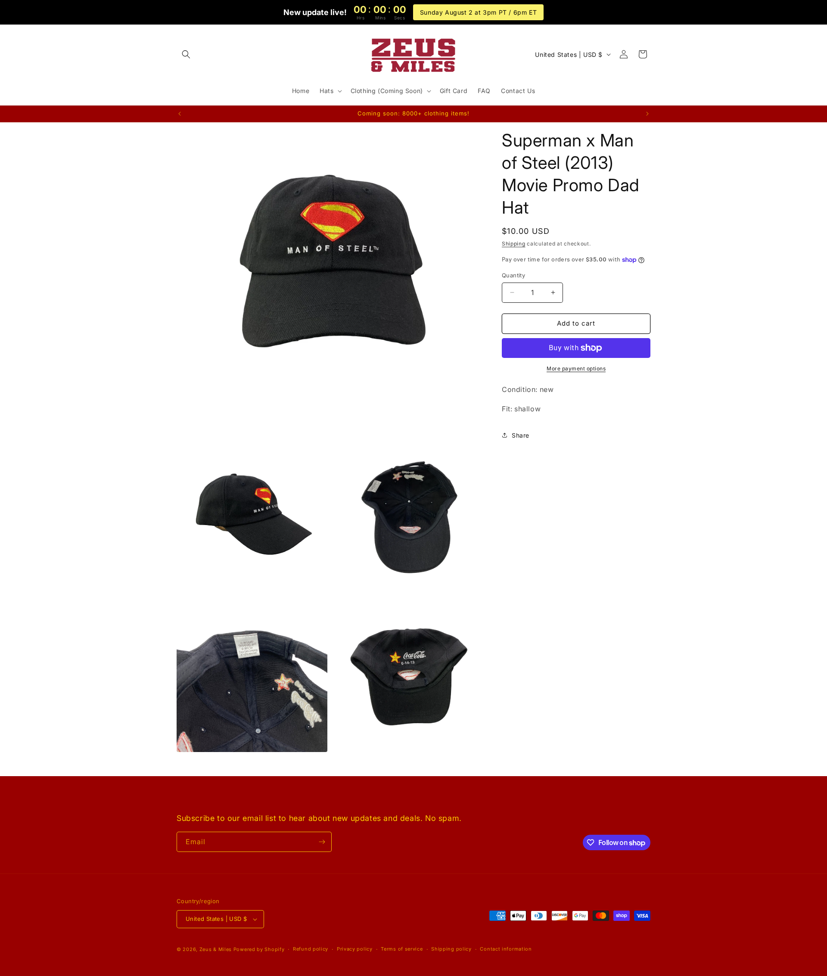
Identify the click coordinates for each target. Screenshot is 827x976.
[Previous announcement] (179, 114)
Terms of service (402, 949)
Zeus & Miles (215, 949)
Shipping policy (451, 949)
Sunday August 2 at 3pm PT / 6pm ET (478, 12)
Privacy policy (355, 949)
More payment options (576, 368)
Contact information (506, 949)
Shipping (513, 243)
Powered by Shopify (259, 949)
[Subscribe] (321, 842)
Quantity (513, 275)
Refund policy (310, 949)
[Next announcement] (647, 114)
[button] (186, 54)
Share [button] (520, 435)
